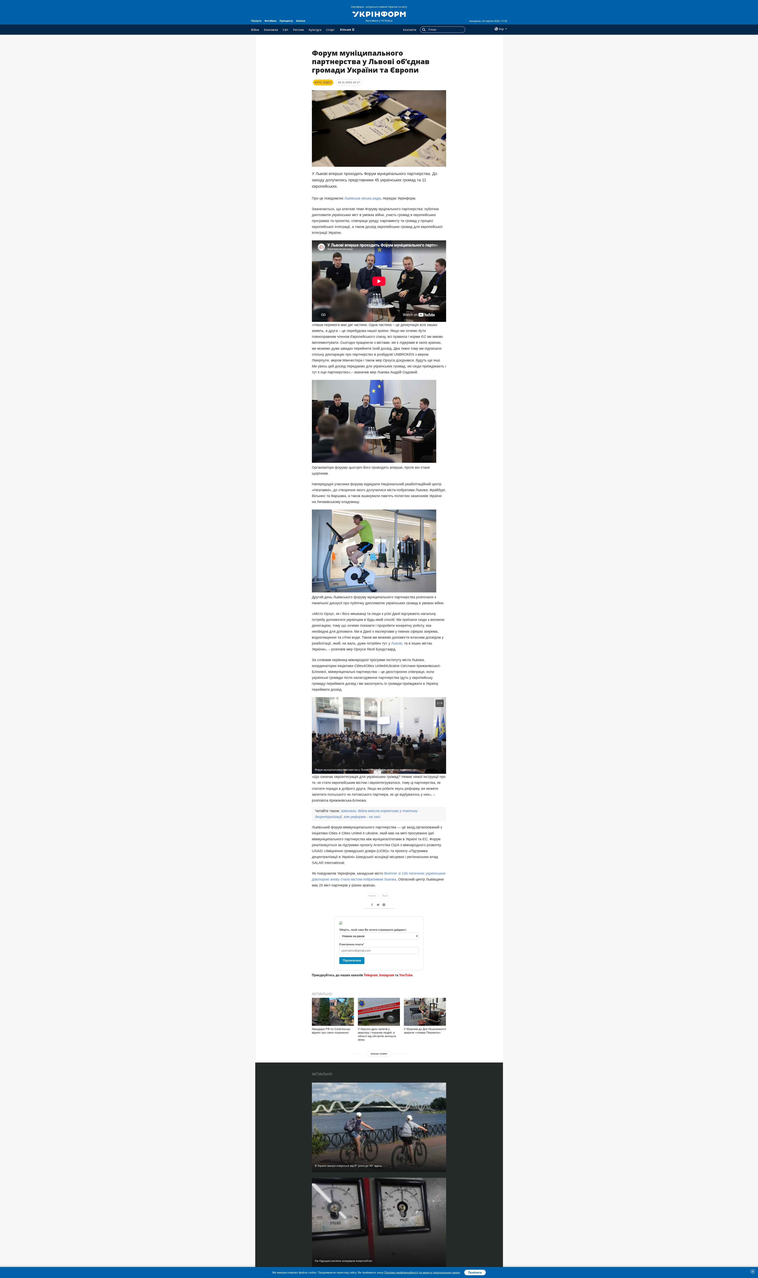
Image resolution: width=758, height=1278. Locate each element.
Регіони (298, 30)
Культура (315, 30)
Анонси (300, 20)
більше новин (379, 1054)
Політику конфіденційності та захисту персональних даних (422, 1272)
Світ (285, 30)
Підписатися (352, 960)
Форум (372, 895)
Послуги (256, 20)
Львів (385, 895)
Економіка (271, 30)
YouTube (406, 975)
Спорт (330, 30)
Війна (255, 30)
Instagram (386, 975)
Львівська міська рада (362, 198)
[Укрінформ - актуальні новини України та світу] (378, 14)
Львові (396, 643)
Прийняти (475, 1272)
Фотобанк (270, 20)
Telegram (371, 975)
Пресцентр (286, 20)
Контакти (409, 30)
